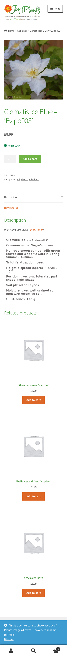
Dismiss (9, 639)
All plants (22, 30)
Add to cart (30, 159)
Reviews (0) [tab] (11, 207)
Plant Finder (36, 230)
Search (33, 651)
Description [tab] (11, 197)
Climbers (34, 179)
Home (11, 30)
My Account (11, 651)
